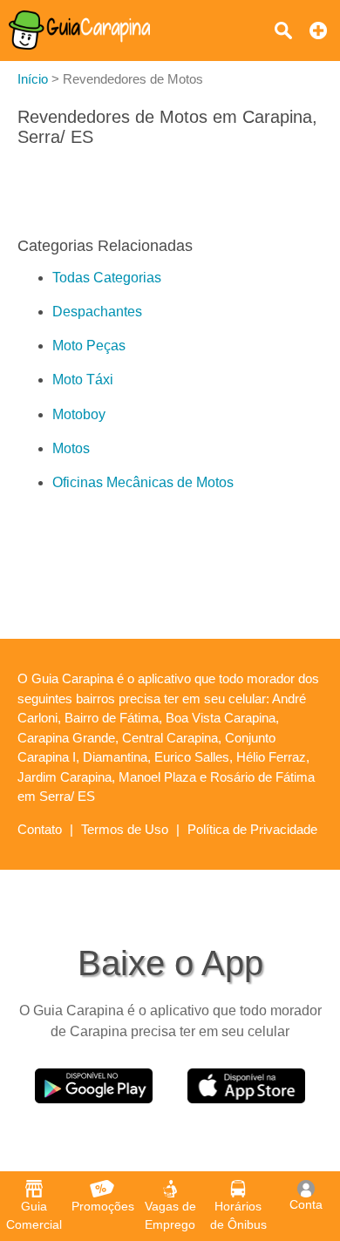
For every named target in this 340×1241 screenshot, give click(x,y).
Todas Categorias (106, 277)
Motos (71, 448)
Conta (306, 1204)
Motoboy (78, 414)
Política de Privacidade (252, 829)
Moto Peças (89, 345)
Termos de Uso (124, 829)
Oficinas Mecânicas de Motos (143, 482)
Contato (39, 829)
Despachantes (97, 311)
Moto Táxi (82, 379)
